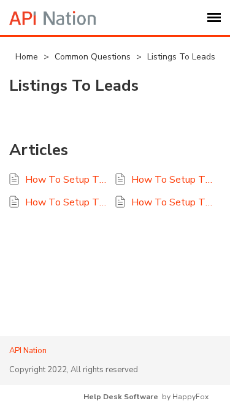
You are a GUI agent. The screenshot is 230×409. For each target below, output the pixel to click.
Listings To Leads (181, 57)
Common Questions (94, 57)
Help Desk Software (120, 397)
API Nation (28, 350)
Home (27, 57)
